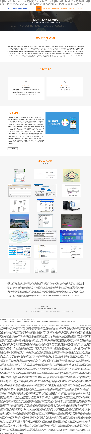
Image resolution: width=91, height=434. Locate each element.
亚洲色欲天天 (42, 336)
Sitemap (74, 311)
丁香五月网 (8, 363)
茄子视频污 (36, 336)
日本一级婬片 (77, 327)
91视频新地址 (30, 406)
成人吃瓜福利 (12, 348)
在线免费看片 (45, 388)
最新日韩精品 (12, 347)
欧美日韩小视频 (75, 401)
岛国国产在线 (75, 398)
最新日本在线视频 (6, 412)
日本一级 (50, 388)
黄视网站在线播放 (32, 360)
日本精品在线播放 (83, 397)
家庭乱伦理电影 (3, 341)
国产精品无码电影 (67, 329)
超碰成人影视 (19, 351)
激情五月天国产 (48, 351)
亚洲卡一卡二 (10, 385)
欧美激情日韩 (88, 376)
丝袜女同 (30, 376)
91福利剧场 (50, 349)
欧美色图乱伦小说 (56, 371)
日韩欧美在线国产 (45, 345)
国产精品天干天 (50, 335)
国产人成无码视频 (6, 335)
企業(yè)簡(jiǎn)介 (46, 8)
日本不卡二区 (72, 335)
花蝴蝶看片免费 (45, 329)
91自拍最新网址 (7, 339)
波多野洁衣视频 (57, 344)
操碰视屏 (49, 340)
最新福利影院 (5, 389)
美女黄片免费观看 (19, 401)
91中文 (1, 376)
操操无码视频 (23, 385)
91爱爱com (84, 363)
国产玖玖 (87, 405)
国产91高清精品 (80, 331)
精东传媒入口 (59, 336)
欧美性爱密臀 (4, 390)
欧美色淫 (19, 333)
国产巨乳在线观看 (23, 341)
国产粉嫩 (18, 393)
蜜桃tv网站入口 (76, 372)
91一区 (38, 397)
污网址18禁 (33, 410)
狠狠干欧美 (29, 367)
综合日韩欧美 (63, 337)
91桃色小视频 (80, 412)
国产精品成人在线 (26, 355)
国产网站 (82, 353)
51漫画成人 (73, 363)
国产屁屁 (45, 335)
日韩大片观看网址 (65, 353)
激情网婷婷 (27, 402)
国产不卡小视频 (12, 371)
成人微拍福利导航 (67, 413)
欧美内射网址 (81, 364)
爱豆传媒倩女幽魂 (46, 348)
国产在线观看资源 (49, 344)
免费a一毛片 (59, 361)
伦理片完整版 (26, 360)
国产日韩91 (77, 335)
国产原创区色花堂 (13, 335)
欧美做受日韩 (62, 341)
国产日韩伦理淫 (46, 414)
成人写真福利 (75, 364)
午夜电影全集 (30, 348)
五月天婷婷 (21, 412)
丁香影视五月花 (10, 384)
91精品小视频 (79, 414)
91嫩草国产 (51, 405)
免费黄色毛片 (48, 332)
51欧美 (36, 344)
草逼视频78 (18, 363)
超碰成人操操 (43, 341)
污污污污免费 (24, 384)
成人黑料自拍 (54, 380)
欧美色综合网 (28, 329)
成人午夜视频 (84, 371)
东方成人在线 (60, 357)
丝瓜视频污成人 (74, 405)
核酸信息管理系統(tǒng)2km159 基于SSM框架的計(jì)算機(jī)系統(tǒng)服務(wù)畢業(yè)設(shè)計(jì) (45, 266)
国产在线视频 (6, 376)
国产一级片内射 (23, 332)
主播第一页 (3, 363)
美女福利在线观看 (21, 405)
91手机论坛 (24, 406)
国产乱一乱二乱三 (49, 365)
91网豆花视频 (44, 349)
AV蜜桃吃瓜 (8, 396)
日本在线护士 (3, 361)
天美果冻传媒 (33, 368)
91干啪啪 (88, 412)
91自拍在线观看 (16, 332)
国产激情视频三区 (68, 389)
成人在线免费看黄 (16, 385)
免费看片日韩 (71, 410)
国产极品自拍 (3, 402)
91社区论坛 (38, 369)
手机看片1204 (33, 351)
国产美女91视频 (76, 409)
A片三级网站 (69, 367)
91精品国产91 (10, 357)
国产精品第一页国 (42, 371)
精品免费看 (32, 355)
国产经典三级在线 (55, 360)
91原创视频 (69, 401)
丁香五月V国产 (61, 382)
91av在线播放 (27, 365)
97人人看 (87, 409)
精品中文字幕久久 (73, 430)
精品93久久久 (47, 368)
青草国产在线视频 (6, 333)
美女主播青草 (60, 351)
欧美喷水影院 (25, 347)
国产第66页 (82, 372)
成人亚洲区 (72, 359)
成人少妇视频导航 (72, 352)
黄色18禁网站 (5, 372)
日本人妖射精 (53, 368)
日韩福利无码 (87, 400)
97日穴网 (3, 365)
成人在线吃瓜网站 (42, 384)
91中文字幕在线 (60, 348)
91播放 (20, 413)
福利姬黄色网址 (81, 355)
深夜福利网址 (16, 359)
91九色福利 (81, 385)
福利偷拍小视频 (55, 325)
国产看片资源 (55, 347)
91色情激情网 (35, 339)
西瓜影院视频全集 (63, 406)
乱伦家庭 (30, 335)
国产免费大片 (63, 408)
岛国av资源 (37, 365)
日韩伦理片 (18, 392)
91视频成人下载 (58, 373)
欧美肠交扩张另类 (66, 361)
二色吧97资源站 (61, 347)
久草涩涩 (45, 364)
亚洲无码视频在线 (11, 372)
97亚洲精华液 (68, 328)
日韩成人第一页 (69, 343)
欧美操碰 (44, 400)
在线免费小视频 (59, 375)
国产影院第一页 (77, 360)
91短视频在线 (27, 412)
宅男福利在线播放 (76, 389)
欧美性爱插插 (14, 340)
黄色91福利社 (27, 410)
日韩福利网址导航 (40, 389)
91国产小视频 (47, 397)
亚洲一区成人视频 (29, 361)
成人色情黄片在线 (82, 359)
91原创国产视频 (6, 348)
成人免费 (34, 372)
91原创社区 (23, 372)
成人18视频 (52, 398)
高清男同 (41, 414)
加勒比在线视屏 (43, 392)
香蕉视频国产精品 (75, 385)
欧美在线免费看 (22, 359)
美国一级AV (67, 333)
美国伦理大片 (36, 325)
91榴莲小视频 (42, 347)
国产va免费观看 (43, 356)
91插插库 (73, 329)
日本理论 (30, 397)
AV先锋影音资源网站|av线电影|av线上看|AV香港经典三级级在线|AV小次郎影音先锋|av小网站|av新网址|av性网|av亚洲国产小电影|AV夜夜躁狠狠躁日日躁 (40, 416)
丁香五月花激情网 (6, 378)
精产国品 (69, 385)
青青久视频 (8, 373)
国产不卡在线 (16, 337)
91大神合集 (47, 353)
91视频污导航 (83, 389)
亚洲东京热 (11, 337)
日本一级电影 (21, 375)
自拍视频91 (76, 344)
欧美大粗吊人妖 (28, 398)
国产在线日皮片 (84, 406)
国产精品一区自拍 (75, 384)
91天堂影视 (36, 402)
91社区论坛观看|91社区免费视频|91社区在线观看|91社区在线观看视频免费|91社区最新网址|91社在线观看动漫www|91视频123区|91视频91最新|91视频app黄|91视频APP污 (36, 321)
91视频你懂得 (49, 359)
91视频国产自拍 (61, 349)
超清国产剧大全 (53, 348)
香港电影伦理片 (16, 361)
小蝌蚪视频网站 (5, 433)
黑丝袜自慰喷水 (53, 393)
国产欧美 (61, 355)
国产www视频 (13, 393)
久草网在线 (84, 344)
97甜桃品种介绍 (83, 386)
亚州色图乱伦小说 (36, 356)
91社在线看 (29, 393)
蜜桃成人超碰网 (73, 414)
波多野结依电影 (24, 333)
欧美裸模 (56, 333)
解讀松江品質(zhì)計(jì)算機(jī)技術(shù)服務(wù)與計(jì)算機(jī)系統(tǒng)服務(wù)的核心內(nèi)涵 (71, 205)
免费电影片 (61, 359)
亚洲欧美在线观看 (18, 349)
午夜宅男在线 (19, 367)
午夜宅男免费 (82, 340)
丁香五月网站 (37, 380)
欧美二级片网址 (49, 400)
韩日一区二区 (17, 336)
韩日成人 (76, 392)
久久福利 (84, 378)
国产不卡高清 (21, 365)
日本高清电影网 (46, 352)
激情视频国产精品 (84, 339)
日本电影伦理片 (77, 365)
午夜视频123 (26, 380)
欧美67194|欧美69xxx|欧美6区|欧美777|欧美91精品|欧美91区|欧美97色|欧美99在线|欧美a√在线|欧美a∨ (52, 418)
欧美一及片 (22, 402)
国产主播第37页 (72, 397)
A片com (16, 405)
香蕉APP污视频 (79, 367)
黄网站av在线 (64, 412)
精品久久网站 (43, 432)
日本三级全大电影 (57, 429)
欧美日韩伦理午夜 (22, 409)
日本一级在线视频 (10, 355)
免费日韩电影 (65, 340)
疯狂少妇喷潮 (10, 390)
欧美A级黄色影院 (3, 384)
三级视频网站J (42, 404)
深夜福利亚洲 (35, 398)
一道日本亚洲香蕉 (73, 331)
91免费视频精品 (9, 410)
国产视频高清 (80, 341)
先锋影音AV (5, 430)
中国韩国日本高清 (42, 339)
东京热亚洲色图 (66, 414)
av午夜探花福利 (34, 382)
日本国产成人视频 (78, 402)
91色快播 (38, 351)
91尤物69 (61, 365)
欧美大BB (3, 352)
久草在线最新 (62, 384)
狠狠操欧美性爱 (7, 368)
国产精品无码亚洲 (3, 377)
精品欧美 (39, 409)
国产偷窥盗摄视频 (7, 331)
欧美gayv (30, 339)
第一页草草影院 (71, 392)
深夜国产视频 (81, 408)
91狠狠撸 (30, 333)
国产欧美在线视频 (21, 329)
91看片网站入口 (72, 432)
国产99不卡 (54, 376)
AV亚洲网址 (48, 360)
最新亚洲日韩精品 (74, 361)
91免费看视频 (6, 397)
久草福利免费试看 (69, 398)
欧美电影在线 (57, 378)
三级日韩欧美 (21, 380)
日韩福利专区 (39, 401)
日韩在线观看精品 (14, 375)
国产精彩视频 (44, 340)
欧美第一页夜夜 (22, 331)
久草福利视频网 (83, 335)
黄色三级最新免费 (45, 405)
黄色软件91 (22, 364)
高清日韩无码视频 (32, 363)
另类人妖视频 (48, 382)
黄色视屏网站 (57, 364)
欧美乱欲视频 (36, 364)
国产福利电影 (35, 361)
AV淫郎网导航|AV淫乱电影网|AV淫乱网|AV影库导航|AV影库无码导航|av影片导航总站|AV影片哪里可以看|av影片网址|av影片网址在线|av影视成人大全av (42, 424)
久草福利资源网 (54, 357)
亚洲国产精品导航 (13, 333)
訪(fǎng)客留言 (79, 8)
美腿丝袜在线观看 (83, 390)
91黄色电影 (22, 361)
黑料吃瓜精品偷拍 (41, 353)
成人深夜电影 (35, 333)
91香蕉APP (15, 325)
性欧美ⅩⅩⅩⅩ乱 (68, 332)
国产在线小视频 (49, 385)
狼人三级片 (36, 414)
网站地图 (74, 321)
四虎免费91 (29, 341)
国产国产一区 (49, 339)
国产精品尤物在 (54, 361)
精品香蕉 (8, 353)
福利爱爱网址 (12, 376)
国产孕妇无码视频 (71, 406)
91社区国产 (61, 325)
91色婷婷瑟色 (60, 356)
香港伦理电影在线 (71, 336)
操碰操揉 (62, 413)
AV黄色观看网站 (38, 345)
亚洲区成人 (13, 401)
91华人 (73, 347)
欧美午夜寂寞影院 (64, 364)
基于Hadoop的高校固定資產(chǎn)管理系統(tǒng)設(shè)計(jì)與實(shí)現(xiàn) (71, 250)
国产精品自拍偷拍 (79, 380)
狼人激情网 (28, 405)
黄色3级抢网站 (65, 327)
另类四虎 (7, 337)
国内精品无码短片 (36, 341)
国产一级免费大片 (67, 357)
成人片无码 (63, 396)
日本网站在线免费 (86, 347)
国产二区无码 (50, 406)
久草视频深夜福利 (25, 389)
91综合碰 (4, 392)
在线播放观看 (51, 378)
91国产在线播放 (36, 385)
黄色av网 (2, 375)
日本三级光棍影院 (36, 337)
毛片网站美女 (6, 408)
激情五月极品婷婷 (34, 328)
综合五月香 (25, 343)
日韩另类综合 (49, 429)
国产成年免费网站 (85, 352)
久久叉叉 (43, 382)
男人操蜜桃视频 (28, 352)
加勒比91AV (53, 412)
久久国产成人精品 (40, 368)
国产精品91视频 (28, 396)
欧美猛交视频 (48, 341)
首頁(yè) (39, 8)
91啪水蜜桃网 (44, 406)
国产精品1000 (30, 386)
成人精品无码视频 (55, 332)
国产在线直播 (4, 385)
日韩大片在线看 (23, 356)
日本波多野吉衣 (7, 375)
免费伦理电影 (71, 365)
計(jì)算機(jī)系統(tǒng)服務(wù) (35, 311)
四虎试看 (35, 343)
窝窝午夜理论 (18, 389)
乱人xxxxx (81, 396)
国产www (41, 402)
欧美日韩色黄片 (20, 340)
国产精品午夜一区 (57, 335)
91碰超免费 (28, 409)
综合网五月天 (54, 351)
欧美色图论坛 (36, 347)
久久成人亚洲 (57, 386)
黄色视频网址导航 (5, 364)
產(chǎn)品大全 (55, 8)
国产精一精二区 (62, 363)
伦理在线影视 (8, 382)
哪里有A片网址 (64, 385)
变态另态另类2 (42, 393)
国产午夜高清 (54, 381)
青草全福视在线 (87, 353)
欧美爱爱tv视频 (13, 378)
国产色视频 (20, 388)
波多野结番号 (71, 429)
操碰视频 (82, 351)
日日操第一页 (38, 349)
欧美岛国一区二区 (77, 377)
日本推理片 (31, 380)
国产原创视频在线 (73, 341)
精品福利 (80, 392)
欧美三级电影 (71, 400)
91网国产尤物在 (24, 414)
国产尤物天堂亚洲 (64, 432)
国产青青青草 (60, 410)
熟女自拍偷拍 (3, 373)
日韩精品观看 (72, 356)
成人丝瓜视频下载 (48, 336)
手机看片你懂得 (12, 433)
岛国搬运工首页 (18, 376)
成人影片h (55, 356)
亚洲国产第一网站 (48, 376)
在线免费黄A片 (20, 335)
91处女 (36, 357)
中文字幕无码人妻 (65, 335)
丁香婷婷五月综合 (63, 360)
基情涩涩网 (68, 363)
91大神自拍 (13, 328)
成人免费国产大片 (73, 376)
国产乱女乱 (8, 392)
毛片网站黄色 (31, 414)
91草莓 (69, 405)
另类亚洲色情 (88, 340)
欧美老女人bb (33, 349)
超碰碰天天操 (5, 336)
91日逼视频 (57, 390)
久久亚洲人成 (30, 356)
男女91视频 (15, 381)
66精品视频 (59, 376)
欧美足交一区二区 (86, 336)
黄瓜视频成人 (84, 365)
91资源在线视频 (80, 375)
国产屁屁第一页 (52, 377)
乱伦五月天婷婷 (76, 390)
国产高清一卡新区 (48, 347)
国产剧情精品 (40, 328)
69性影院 (86, 337)
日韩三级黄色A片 (66, 355)
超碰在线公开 (3, 396)
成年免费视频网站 (75, 357)
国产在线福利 (78, 406)
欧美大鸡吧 (57, 398)
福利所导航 (36, 404)
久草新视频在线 (14, 373)
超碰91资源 (42, 365)
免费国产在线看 (29, 381)
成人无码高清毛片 (5, 369)
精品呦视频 (68, 408)
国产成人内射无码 (26, 328)
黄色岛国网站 (20, 339)
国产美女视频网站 (50, 373)
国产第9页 (9, 380)
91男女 (38, 343)
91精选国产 (79, 369)
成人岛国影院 (49, 384)
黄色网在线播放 (19, 408)
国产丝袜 (6, 416)
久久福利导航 (28, 432)
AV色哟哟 (18, 371)
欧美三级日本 (35, 384)
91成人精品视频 (29, 331)
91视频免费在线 (26, 408)
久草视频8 (74, 367)
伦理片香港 (32, 405)
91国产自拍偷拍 (34, 329)
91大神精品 (42, 337)
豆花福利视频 (73, 382)
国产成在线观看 (63, 390)
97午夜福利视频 (65, 345)
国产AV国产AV (62, 328)
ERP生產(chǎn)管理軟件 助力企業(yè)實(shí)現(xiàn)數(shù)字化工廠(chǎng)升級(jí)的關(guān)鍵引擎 (71, 174)
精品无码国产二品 (16, 402)
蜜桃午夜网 (69, 378)
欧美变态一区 (72, 325)
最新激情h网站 (70, 388)
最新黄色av (14, 404)
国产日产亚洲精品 (84, 348)
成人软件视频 (13, 367)
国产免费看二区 (34, 378)
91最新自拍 (17, 364)
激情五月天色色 (56, 343)
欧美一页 (11, 414)
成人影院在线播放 (78, 336)
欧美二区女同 (44, 401)
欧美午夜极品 (62, 332)
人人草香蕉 (6, 349)
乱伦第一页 (70, 368)
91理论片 (21, 382)
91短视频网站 (10, 398)
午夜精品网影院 (19, 360)
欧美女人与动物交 (59, 329)
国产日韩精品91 (74, 337)
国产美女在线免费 (50, 392)
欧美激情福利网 (54, 410)
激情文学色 (66, 397)
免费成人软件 (63, 371)
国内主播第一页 (24, 369)
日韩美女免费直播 (54, 397)
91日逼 (34, 406)
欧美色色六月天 (74, 332)
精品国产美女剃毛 (41, 333)
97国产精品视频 (24, 344)
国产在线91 (44, 360)
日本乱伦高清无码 (75, 408)
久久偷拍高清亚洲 (52, 369)
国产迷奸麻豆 (43, 429)
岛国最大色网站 (9, 402)
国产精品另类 (15, 410)
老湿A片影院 (72, 380)
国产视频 (69, 412)
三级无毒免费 (69, 393)
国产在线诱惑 (76, 396)
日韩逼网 (54, 336)
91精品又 (83, 404)
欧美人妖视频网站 (11, 389)
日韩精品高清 (88, 373)
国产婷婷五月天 (36, 381)
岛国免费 (65, 372)
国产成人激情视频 (33, 353)
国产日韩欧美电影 (76, 343)
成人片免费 (4, 380)
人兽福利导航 (40, 398)
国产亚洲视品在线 (81, 405)
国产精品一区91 (51, 401)
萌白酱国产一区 (61, 333)
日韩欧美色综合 (33, 388)
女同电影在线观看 (17, 414)
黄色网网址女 (9, 356)
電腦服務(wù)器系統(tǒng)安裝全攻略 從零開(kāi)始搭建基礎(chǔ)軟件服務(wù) (71, 220)
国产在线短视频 (69, 404)
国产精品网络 (13, 406)
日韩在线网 (53, 367)
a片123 (84, 384)
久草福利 (26, 335)
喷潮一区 (17, 377)
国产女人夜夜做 (43, 385)
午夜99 (53, 390)
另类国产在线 (87, 372)
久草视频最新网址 (16, 356)
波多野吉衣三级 (47, 375)
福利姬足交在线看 (23, 377)
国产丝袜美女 (38, 340)
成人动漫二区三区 (55, 384)
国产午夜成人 (7, 347)
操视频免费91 (7, 344)
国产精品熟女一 (16, 341)
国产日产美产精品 (77, 371)
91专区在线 (24, 367)
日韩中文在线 (12, 344)
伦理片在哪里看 (63, 378)
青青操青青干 (3, 413)
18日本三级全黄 (59, 404)
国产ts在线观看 (30, 394)
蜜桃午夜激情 (65, 365)
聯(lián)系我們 (64, 8)
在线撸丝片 (24, 353)
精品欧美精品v (39, 400)
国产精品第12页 (80, 381)
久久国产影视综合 (65, 339)
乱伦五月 (58, 393)
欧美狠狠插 (82, 373)
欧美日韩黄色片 (35, 393)
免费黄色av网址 (27, 392)
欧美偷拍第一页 (40, 430)
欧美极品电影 (62, 343)
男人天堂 (80, 384)
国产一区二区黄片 (11, 377)
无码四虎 (79, 349)
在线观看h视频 (24, 327)
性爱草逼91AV (65, 377)
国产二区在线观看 (42, 325)
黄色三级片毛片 (56, 359)
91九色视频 (22, 337)
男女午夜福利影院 (64, 400)
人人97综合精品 (59, 372)
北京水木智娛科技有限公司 (18, 8)
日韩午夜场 (86, 381)
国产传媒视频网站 (56, 388)
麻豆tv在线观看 (18, 353)
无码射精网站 (34, 352)
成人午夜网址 (30, 377)
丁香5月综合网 (79, 363)
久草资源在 (73, 378)
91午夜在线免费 (59, 369)
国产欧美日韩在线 (41, 367)
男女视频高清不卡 (22, 429)
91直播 (32, 357)
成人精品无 (42, 397)
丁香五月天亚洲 (21, 398)
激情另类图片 (11, 349)
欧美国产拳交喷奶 (6, 351)
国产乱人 (31, 364)
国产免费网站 (37, 429)
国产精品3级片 (79, 328)
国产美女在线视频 (69, 349)
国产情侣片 (82, 409)
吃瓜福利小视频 (74, 348)
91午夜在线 (31, 408)
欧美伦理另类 (38, 413)
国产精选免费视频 (21, 396)
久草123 (53, 396)
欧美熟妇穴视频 (54, 382)
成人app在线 (30, 343)
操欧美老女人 (53, 372)
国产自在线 (48, 372)
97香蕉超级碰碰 (27, 378)
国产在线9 (18, 348)
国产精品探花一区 (66, 376)
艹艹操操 (33, 345)
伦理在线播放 (4, 332)
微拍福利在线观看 (9, 325)
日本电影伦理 (48, 381)
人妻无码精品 (10, 332)
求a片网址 (13, 353)
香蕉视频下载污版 (40, 390)
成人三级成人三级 (26, 349)
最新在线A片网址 (50, 364)
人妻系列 (41, 348)
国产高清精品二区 (13, 329)
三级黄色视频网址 (48, 390)
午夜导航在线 (18, 369)
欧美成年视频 (57, 413)
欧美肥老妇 (32, 392)
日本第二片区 (57, 408)
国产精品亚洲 (85, 369)
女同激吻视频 (83, 349)
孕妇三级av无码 (26, 388)
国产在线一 (67, 341)
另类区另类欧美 (49, 371)
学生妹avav (58, 368)
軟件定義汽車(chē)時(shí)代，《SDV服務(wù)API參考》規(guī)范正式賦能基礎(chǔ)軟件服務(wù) (45, 235)
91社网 (28, 371)
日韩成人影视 (71, 340)
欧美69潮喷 (71, 339)
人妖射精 (41, 335)
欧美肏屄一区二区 (16, 390)
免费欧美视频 (71, 377)
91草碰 (28, 353)
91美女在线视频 (31, 344)
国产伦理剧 (10, 386)
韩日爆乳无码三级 (19, 345)
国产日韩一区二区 (78, 347)
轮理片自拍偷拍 (79, 382)
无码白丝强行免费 (42, 396)
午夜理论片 (52, 408)
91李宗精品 (47, 393)
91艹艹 (80, 344)
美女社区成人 (39, 388)
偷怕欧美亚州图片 (55, 328)
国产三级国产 (35, 367)
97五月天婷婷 (48, 367)
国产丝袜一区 (86, 341)
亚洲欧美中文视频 (59, 414)
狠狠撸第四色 (7, 414)
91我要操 (38, 373)
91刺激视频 (87, 408)
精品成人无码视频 (57, 400)
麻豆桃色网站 (25, 413)
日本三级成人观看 (73, 381)
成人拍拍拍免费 (53, 353)
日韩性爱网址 (35, 376)
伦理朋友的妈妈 (24, 376)
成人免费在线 (8, 365)
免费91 (78, 348)
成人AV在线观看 (44, 409)
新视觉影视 (70, 364)
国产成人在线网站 (12, 343)
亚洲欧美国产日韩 (75, 413)
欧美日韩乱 (46, 377)
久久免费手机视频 (84, 327)
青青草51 (74, 393)
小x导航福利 (57, 401)
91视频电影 (2, 337)
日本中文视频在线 (63, 386)
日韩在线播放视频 (51, 394)
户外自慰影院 (84, 329)
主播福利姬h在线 (55, 363)
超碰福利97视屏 (65, 402)
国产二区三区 (21, 325)
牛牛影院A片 (86, 380)
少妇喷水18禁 (84, 377)
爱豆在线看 (2, 367)
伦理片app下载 (77, 339)
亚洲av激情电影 (12, 369)
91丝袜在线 (78, 393)
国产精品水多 (31, 404)
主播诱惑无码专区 (9, 413)
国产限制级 (82, 429)
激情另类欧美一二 (14, 388)
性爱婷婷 (89, 365)
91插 (89, 393)
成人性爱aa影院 (8, 340)
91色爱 (21, 392)
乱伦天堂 (64, 404)
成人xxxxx (13, 392)
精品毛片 (39, 382)
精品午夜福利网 (12, 397)
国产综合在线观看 (79, 325)
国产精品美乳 (21, 352)
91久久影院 (59, 340)
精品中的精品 (18, 344)
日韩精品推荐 (68, 384)
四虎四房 (2, 401)
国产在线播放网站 (82, 357)
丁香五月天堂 (67, 325)
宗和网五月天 (39, 363)
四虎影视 (73, 351)
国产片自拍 (39, 360)
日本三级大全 (79, 378)
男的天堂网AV (47, 361)
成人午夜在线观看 (9, 327)
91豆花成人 (58, 385)
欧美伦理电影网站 (27, 345)
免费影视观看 (55, 349)
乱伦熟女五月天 (42, 331)
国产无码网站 (63, 393)
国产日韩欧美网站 (61, 380)
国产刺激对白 (44, 413)
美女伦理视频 (49, 325)
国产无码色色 (64, 373)
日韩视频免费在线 (81, 430)
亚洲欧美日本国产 (21, 432)
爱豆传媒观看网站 (56, 337)
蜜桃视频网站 (87, 375)
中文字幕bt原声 (14, 380)
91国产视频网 (59, 377)
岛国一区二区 (35, 375)
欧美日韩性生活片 (3, 386)
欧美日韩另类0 (68, 347)
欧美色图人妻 (35, 332)
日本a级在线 (50, 409)
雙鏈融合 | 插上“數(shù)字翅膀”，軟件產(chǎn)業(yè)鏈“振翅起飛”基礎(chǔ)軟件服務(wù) (19, 220)
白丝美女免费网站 (52, 329)
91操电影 (34, 397)
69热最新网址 (35, 396)
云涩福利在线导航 (16, 357)
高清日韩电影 (51, 402)
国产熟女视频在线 (64, 368)
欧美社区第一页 (73, 394)
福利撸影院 (42, 351)
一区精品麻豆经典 (42, 344)
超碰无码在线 (54, 389)
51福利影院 (47, 404)
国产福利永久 (38, 327)
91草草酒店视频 (11, 336)
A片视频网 (43, 372)
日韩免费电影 (72, 353)
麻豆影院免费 (19, 404)
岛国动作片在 (41, 375)
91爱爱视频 (30, 347)
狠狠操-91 (34, 373)
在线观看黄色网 (61, 409)
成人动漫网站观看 (15, 331)
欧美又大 (75, 349)
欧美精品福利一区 (56, 432)
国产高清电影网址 (32, 369)
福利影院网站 (50, 343)
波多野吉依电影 (79, 345)
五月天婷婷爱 (6, 371)
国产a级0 (29, 327)
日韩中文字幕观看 (45, 327)
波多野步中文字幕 (32, 389)
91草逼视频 (65, 410)
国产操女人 (27, 364)
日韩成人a (13, 412)
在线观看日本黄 (41, 376)
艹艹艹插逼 (85, 367)
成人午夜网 (86, 343)
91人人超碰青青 (82, 398)
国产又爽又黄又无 (47, 357)
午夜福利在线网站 (27, 357)
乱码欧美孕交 (83, 360)
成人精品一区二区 (11, 345)
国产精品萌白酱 (25, 397)
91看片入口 (71, 402)
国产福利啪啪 (8, 352)
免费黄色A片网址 (81, 333)
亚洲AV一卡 (52, 375)
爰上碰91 (71, 409)
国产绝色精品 (13, 368)
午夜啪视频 (38, 406)
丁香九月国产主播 (3, 405)
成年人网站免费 (23, 386)
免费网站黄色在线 (44, 369)
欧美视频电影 (16, 413)
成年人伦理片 (46, 402)
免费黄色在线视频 (63, 401)
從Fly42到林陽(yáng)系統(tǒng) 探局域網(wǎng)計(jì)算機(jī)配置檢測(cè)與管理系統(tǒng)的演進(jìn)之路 (45, 220)
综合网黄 (46, 378)
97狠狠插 (35, 390)
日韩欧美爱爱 (67, 359)
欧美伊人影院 (87, 355)
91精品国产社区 (47, 389)
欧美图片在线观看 (17, 327)
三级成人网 (77, 429)
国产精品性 (26, 325)
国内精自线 (73, 328)
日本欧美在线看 (14, 396)
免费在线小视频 (67, 348)
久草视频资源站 (19, 343)
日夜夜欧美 (28, 359)
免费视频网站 (33, 400)
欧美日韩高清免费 (60, 389)
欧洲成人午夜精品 (15, 352)
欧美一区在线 (77, 351)
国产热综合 (6, 360)
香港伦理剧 (59, 353)
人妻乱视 (7, 343)
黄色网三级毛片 (8, 404)
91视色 (22, 357)
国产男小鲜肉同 (44, 343)
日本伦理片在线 (43, 386)
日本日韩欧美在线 (85, 402)
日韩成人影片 (41, 361)
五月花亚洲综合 (70, 360)
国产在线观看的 (33, 412)
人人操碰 (10, 429)
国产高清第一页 (29, 385)
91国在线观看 (12, 364)
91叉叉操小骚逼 (47, 398)
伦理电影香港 (29, 372)
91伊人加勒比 (77, 373)
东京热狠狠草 (66, 356)
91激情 (84, 412)
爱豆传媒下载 (88, 404)
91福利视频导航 (19, 347)
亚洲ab (66, 352)
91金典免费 (30, 384)
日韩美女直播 (55, 365)
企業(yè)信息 (71, 8)
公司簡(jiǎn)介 (13, 148)
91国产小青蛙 (79, 352)
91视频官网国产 (28, 373)
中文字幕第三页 (13, 351)
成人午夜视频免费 (47, 410)
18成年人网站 (40, 352)
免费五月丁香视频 (20, 378)
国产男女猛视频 (23, 393)
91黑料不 (89, 401)
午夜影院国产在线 (37, 394)
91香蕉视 (47, 331)
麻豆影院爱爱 (7, 367)
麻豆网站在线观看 (73, 369)
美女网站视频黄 (11, 405)
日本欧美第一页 (23, 394)
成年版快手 (82, 400)
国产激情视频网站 (24, 336)
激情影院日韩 (48, 396)
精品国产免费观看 (14, 365)
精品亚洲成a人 (19, 397)
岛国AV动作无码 (72, 345)
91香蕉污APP (57, 392)
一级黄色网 (84, 356)
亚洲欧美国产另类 (32, 413)
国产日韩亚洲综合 (3, 398)
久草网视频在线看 (12, 360)
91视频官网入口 (13, 432)
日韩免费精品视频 (10, 409)
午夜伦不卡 (84, 332)
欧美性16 (77, 359)
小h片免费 (85, 345)
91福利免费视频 (47, 412)
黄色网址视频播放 (70, 371)
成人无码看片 (18, 372)
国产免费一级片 (86, 325)
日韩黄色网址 (67, 382)
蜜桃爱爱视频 (35, 331)
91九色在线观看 (84, 393)
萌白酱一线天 (70, 390)
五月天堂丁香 (25, 404)
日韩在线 (60, 339)
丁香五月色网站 (59, 327)
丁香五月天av (52, 404)
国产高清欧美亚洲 (12, 430)
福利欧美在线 (58, 396)
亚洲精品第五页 (66, 369)
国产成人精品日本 (76, 386)
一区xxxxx (59, 331)
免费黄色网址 (77, 400)
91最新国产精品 (78, 356)
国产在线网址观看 (81, 376)
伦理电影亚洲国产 (74, 355)
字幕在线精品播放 (22, 381)
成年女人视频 (85, 328)
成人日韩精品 (33, 401)
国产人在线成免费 (74, 333)
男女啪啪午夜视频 (53, 352)
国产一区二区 (71, 327)
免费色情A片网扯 (73, 375)
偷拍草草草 (30, 390)
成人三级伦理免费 (47, 328)
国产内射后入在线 (14, 400)
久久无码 (8, 406)
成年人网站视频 (11, 394)
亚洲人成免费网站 (7, 328)
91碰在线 (52, 333)
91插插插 (89, 386)
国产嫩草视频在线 (85, 410)
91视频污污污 (87, 394)
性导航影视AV (3, 355)
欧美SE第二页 (3, 388)
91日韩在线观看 (56, 406)
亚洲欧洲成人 (55, 339)
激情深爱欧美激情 (21, 373)
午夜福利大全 (53, 430)
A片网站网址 (61, 397)
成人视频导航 (6, 432)
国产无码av (67, 380)
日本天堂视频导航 (28, 337)
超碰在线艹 (88, 360)
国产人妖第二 (50, 356)
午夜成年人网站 (57, 405)
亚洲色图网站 (34, 409)
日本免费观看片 (28, 430)
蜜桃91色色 (38, 372)
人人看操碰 (37, 355)
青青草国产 (41, 377)
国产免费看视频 (43, 380)
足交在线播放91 (52, 327)
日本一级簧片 (15, 429)
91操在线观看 (44, 394)
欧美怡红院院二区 (48, 337)
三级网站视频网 (27, 401)
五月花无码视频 (36, 377)
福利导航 (64, 367)
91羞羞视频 (77, 353)
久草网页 (26, 375)
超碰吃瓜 (41, 364)
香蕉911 (39, 329)
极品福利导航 (38, 405)
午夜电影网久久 (32, 340)
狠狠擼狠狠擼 (74, 412)
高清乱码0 (56, 355)
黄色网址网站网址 (21, 400)
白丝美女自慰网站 (40, 412)
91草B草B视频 (10, 341)
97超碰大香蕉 (78, 329)
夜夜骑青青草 (29, 332)
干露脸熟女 (56, 409)
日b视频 (43, 363)
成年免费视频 (52, 414)
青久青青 (77, 397)
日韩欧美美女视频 (86, 382)
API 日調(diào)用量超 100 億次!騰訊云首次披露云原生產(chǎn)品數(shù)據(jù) (71, 235)
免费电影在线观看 (61, 352)
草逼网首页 (68, 337)
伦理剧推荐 (70, 386)
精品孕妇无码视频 (20, 368)
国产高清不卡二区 (39, 410)
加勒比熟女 (48, 333)
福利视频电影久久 (18, 384)
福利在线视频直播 (53, 331)
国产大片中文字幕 (35, 359)
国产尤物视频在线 (58, 402)
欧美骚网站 (16, 398)
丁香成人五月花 (3, 356)
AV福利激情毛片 (12, 408)
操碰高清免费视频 (24, 348)
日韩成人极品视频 (69, 396)
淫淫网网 (4, 359)
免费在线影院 (17, 394)
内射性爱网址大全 (66, 394)
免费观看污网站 (63, 388)
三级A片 (89, 397)
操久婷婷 (44, 359)
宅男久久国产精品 (82, 388)
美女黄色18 (59, 381)
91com (54, 385)
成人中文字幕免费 (3, 394)
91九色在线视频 (36, 386)
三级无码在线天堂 (50, 386)
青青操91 (17, 412)
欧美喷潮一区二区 (46, 408)
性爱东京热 (13, 363)
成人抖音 (67, 409)
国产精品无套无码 (16, 386)
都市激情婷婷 (4, 357)
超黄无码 (86, 396)
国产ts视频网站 (43, 373)
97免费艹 (30, 375)
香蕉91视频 (34, 430)
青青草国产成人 (14, 339)
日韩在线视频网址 (20, 430)
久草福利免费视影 (86, 414)
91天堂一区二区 (85, 392)
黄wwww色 (64, 336)
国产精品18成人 (64, 429)
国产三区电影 (7, 400)
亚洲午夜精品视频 (65, 381)
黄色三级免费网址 (9, 361)
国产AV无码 (36, 348)
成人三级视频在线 (15, 382)
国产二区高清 (7, 393)
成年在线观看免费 (83, 413)
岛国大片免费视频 (65, 331)
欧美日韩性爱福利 (27, 382)
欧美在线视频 (81, 361)
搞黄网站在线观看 (66, 375)
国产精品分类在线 (58, 345)
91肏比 (2, 400)
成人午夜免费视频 (35, 335)
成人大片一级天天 (58, 394)
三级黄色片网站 (41, 378)
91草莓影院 (26, 340)
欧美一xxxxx (25, 339)
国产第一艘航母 (79, 432)
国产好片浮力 (16, 355)
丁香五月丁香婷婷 (77, 404)
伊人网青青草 (40, 357)
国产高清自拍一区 (64, 392)
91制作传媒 (32, 365)
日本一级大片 (3, 325)
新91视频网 (51, 345)
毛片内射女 (8, 388)
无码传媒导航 (42, 381)
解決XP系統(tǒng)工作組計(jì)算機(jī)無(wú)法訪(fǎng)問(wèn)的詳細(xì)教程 (45, 205)
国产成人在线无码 (83, 401)
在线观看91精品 (50, 413)
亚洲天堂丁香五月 (23, 371)
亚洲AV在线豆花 (7, 401)
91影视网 (80, 332)
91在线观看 (58, 412)
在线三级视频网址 (20, 433)
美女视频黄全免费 (34, 371)
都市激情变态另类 (9, 381)
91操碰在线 (7, 329)
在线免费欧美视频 (41, 332)
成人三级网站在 (48, 363)
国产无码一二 (70, 372)
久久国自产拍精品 (50, 355)
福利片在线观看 (19, 328)
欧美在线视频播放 (80, 394)
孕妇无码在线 (19, 406)
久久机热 (82, 343)
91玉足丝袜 (47, 430)
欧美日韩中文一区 (26, 351)
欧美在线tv (37, 392)
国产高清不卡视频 (67, 351)
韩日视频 (75, 368)
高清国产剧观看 (80, 368)
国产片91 (41, 359)
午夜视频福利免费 (78, 410)
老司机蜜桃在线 (4, 345)
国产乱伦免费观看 (24, 390)
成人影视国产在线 (9, 359)
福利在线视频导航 (38, 408)
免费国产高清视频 (64, 405)
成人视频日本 (31, 336)
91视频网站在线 (81, 337)
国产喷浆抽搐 (76, 388)
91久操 (21, 355)
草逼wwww (62, 398)
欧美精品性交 (76, 340)
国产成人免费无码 (24, 363)
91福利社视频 (59, 367)
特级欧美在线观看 (70, 344)
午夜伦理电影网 (43, 355)
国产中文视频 (49, 432)
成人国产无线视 (87, 385)
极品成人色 (49, 380)
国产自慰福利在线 (35, 432)
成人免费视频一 (30, 429)
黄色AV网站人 (21, 410)
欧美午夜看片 (66, 430)
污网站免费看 (63, 344)
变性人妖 (33, 327)
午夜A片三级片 (27, 368)
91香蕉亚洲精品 (70, 373)
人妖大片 (32, 402)
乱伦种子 (31, 325)
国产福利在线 (54, 340)
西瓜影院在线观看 (55, 341)
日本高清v (16, 409)
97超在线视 (27, 400)
